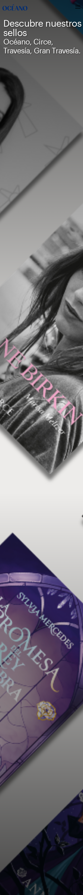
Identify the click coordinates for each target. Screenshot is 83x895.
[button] (69, 7)
